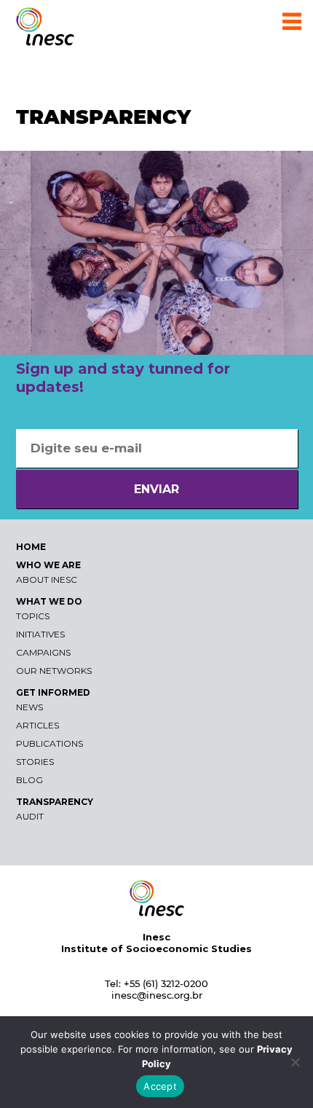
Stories (35, 761)
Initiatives (40, 634)
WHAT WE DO (49, 601)
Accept (160, 1086)
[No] (295, 1062)
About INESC (46, 579)
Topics (32, 615)
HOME (31, 546)
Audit (30, 816)
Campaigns (43, 652)
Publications (49, 743)
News (29, 707)
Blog (29, 779)
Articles (37, 725)
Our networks (54, 670)
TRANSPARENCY (54, 801)
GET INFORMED (53, 692)
